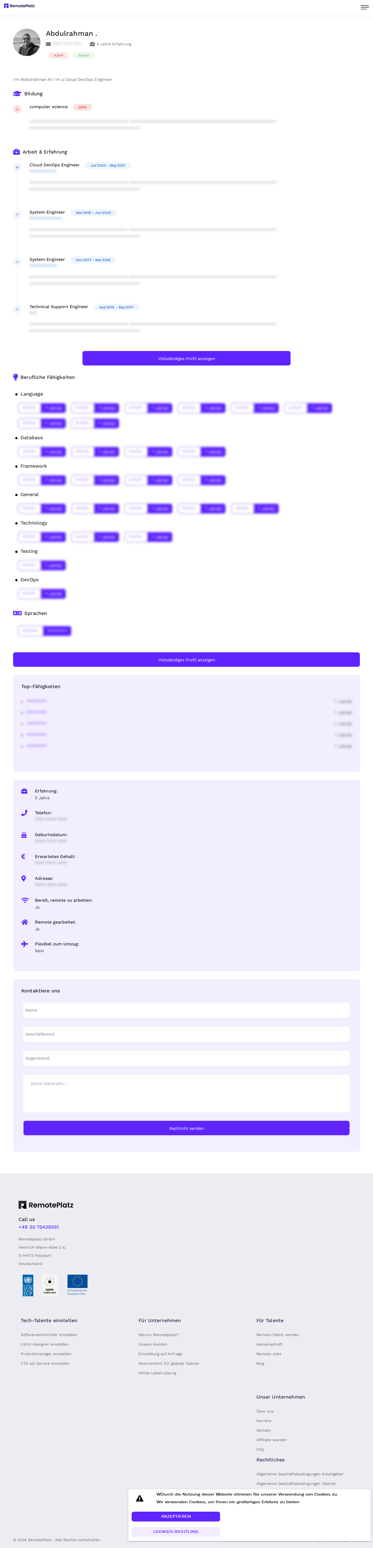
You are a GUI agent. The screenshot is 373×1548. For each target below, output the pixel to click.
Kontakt (263, 1430)
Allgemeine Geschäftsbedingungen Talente (296, 1483)
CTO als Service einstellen (45, 1363)
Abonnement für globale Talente (168, 1363)
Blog (260, 1363)
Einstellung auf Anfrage (160, 1354)
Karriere (263, 1421)
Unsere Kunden (152, 1344)
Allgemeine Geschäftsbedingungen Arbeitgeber (300, 1474)
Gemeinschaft (269, 1344)
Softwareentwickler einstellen (49, 1334)
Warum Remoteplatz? (158, 1334)
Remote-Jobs (268, 1354)
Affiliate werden (271, 1440)
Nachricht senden (186, 1128)
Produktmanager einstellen (46, 1354)
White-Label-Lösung (157, 1373)
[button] (176, 1517)
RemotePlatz (40, 1540)
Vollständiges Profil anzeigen (186, 358)
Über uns (265, 1411)
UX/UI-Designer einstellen (45, 1344)
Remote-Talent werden (277, 1334)
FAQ (260, 1449)
